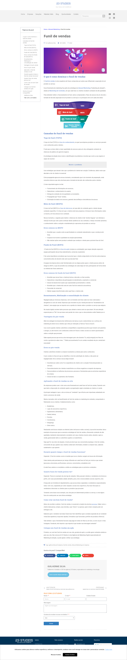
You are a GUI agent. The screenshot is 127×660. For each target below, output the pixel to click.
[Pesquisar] (103, 16)
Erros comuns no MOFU (31, 50)
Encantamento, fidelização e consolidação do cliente (31, 60)
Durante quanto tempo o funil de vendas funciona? (31, 75)
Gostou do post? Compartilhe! (27, 92)
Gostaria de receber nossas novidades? (56, 614)
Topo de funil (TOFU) (30, 45)
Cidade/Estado (90, 596)
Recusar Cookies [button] (56, 654)
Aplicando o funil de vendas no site (29, 71)
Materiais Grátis (48, 14)
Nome (46, 596)
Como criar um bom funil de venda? (31, 83)
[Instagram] (110, 18)
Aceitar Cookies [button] (70, 654)
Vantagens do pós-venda (31, 65)
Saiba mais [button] (108, 649)
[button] (50, 555)
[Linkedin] (114, 18)
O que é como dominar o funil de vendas (30, 37)
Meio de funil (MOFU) (30, 47)
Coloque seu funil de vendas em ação (30, 87)
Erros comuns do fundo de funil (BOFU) (30, 55)
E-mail (67, 596)
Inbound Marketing (54, 29)
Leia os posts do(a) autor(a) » (58, 574)
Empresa (30, 14)
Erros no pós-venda (29, 67)
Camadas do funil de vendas (28, 42)
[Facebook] (114, 14)
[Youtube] (110, 14)
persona (94, 504)
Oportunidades (66, 14)
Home (23, 14)
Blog (57, 14)
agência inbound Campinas (56, 545)
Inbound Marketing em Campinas (80, 545)
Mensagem (47, 603)
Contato (75, 14)
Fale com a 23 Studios (30, 97)
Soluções (38, 14)
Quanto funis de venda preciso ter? (30, 79)
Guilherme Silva (28, 95)
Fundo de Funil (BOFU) (30, 52)
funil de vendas (67, 545)
